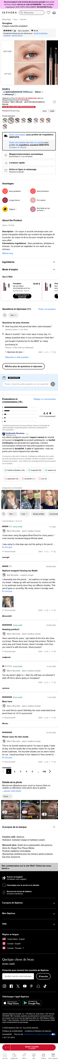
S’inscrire (43, 976)
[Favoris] (48, 12)
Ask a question (23, 30)
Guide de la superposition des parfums (35, 844)
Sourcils (23, 19)
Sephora (20, 836)
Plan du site (18, 1034)
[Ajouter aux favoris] (54, 102)
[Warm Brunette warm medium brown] (23, 120)
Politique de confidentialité (12, 1031)
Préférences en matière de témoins (37, 1034)
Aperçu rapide (6, 290)
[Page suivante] (49, 771)
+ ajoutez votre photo (11, 791)
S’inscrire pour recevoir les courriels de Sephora (25, 970)
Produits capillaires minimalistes (16, 850)
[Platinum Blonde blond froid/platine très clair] (5, 120)
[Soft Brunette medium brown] (48, 120)
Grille (45, 111)
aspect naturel (17, 35)
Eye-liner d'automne (11, 856)
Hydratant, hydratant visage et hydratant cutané (23, 839)
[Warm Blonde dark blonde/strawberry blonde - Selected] (11, 120)
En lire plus (7, 547)
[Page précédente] (3, 771)
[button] (42, 92)
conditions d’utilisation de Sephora (38, 1031)
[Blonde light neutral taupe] (42, 120)
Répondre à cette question (17, 357)
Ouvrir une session (17, 142)
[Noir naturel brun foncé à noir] (29, 120)
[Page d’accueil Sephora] (9, 12)
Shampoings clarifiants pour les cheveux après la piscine (27, 853)
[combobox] (31, 12)
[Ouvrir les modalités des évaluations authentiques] (27, 433)
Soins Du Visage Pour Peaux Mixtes (18, 847)
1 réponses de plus (13, 351)
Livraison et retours (17, 147)
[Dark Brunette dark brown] (5, 127)
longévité (6, 35)
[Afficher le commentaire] (10, 499)
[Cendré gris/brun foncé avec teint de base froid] (36, 120)
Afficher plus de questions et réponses (23, 366)
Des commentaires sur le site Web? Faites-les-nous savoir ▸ (26, 867)
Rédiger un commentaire (45, 399)
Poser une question (47, 309)
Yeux (15, 19)
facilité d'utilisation (41, 33)
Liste (52, 111)
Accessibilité (7, 1034)
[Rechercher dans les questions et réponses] (4, 315)
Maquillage (6, 19)
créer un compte (36, 142)
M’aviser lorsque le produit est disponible (22, 296)
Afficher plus (7, 253)
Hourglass (7, 23)
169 (44, 771)
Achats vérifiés (38, 514)
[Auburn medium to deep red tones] (17, 120)
